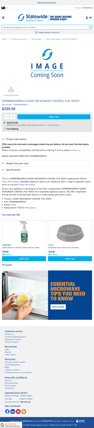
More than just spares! (47, 2)
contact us (75, 150)
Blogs (7, 367)
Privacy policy (10, 385)
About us (8, 380)
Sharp (4, 181)
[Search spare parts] (90, 27)
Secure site (9, 388)
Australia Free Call (20, 421)
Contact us (9, 334)
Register (8, 352)
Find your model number (15, 362)
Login (7, 349)
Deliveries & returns (13, 339)
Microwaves (36, 39)
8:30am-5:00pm (26, 396)
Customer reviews (12, 370)
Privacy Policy (55, 421)
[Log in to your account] (87, 17)
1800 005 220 (25, 402)
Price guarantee (11, 383)
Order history (10, 354)
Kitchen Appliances (19, 39)
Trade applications (12, 364)
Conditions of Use (68, 421)
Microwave (30, 184)
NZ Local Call (42, 421)
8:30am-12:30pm (26, 399)
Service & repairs (12, 342)
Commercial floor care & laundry (18, 372)
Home (4, 39)
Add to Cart (24, 258)
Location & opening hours (15, 337)
